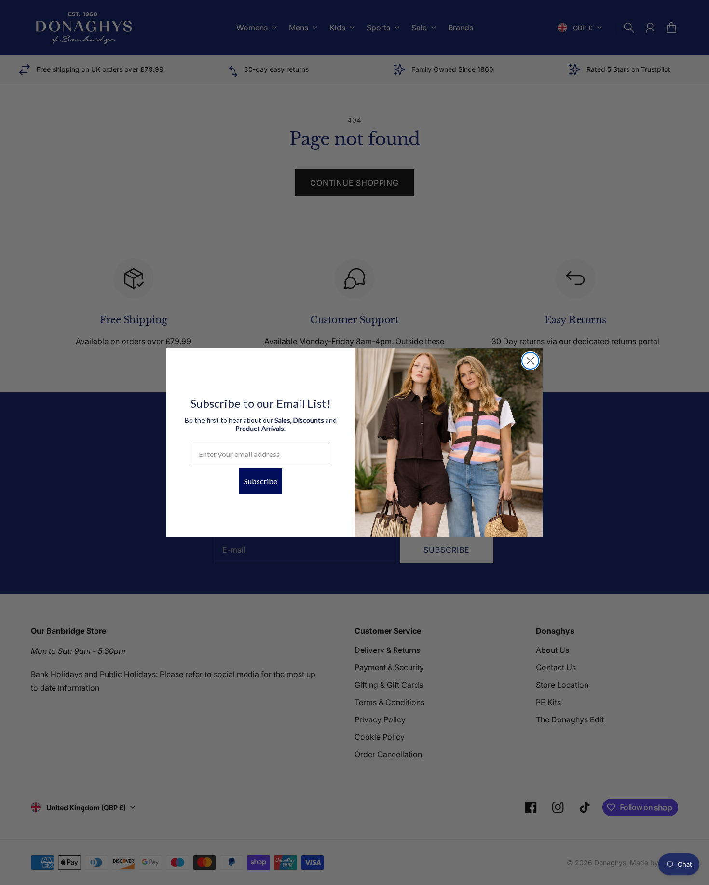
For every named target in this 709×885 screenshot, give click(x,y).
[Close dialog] (530, 360)
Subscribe (260, 480)
